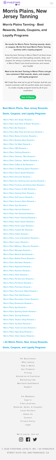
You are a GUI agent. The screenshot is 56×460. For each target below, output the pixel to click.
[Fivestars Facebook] (28, 439)
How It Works (28, 365)
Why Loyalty (28, 362)
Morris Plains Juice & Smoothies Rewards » (21, 238)
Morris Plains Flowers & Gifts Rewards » (20, 189)
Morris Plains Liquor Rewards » (16, 242)
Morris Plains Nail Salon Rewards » (17, 262)
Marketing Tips (28, 380)
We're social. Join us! (28, 434)
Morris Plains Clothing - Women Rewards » (21, 160)
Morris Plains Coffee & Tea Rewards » (19, 164)
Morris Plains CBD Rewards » (15, 148)
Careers (28, 417)
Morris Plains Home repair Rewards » (18, 225)
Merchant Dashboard (28, 383)
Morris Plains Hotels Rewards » (16, 234)
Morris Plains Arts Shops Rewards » (18, 119)
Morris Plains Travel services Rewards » (20, 327)
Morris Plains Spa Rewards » (15, 307)
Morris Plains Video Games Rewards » (19, 335)
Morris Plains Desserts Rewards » (17, 176)
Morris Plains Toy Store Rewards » (17, 323)
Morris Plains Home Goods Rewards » (19, 221)
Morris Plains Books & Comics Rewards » (20, 136)
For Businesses (28, 358)
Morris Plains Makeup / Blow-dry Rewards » (21, 246)
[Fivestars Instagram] (21, 439)
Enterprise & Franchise (28, 376)
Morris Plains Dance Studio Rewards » (19, 172)
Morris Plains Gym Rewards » (15, 205)
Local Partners (28, 410)
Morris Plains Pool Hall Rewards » (17, 295)
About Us (28, 414)
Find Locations (28, 403)
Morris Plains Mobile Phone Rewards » (19, 258)
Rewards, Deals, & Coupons (28, 407)
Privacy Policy (28, 421)
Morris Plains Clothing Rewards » (17, 152)
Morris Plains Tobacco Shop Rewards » (19, 319)
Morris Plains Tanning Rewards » (16, 315)
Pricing (28, 372)
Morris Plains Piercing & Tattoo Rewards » (20, 291)
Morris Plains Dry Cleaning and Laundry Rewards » (24, 180)
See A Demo (28, 97)
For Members (28, 396)
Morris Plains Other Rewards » (16, 274)
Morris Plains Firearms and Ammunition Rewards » (24, 185)
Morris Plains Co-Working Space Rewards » (21, 168)
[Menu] (51, 3)
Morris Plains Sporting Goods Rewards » (20, 311)
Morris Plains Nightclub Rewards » (17, 266)
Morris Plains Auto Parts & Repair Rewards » (21, 123)
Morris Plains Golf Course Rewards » (18, 197)
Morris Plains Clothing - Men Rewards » (19, 156)
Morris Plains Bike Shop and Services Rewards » (23, 132)
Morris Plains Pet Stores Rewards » (18, 282)
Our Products (28, 369)
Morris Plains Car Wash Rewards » (17, 144)
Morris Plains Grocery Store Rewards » (19, 201)
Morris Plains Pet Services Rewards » (18, 278)
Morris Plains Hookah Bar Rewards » (18, 229)
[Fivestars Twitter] (35, 439)
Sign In (28, 400)
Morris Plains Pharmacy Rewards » (17, 287)
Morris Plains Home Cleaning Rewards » (20, 217)
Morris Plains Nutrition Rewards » (17, 270)
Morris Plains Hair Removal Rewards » (19, 213)
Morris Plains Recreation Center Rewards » (21, 299)
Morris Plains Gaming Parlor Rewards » (19, 193)
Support (28, 387)
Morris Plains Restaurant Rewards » (18, 303)
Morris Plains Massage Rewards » (17, 250)
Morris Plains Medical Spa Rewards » (18, 254)
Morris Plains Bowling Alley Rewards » (19, 140)
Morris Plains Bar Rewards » (15, 127)
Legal (28, 424)
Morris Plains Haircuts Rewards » (17, 209)
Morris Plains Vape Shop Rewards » (18, 331)
